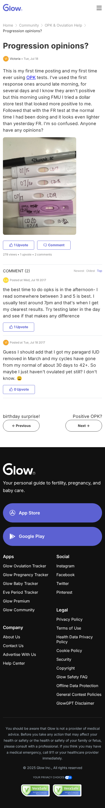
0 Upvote (21, 389)
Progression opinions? (22, 31)
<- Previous (21, 426)
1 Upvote (21, 245)
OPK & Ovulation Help (63, 25)
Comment (56, 245)
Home (8, 25)
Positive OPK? (87, 416)
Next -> (84, 426)
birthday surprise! (21, 416)
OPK (31, 77)
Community (29, 25)
